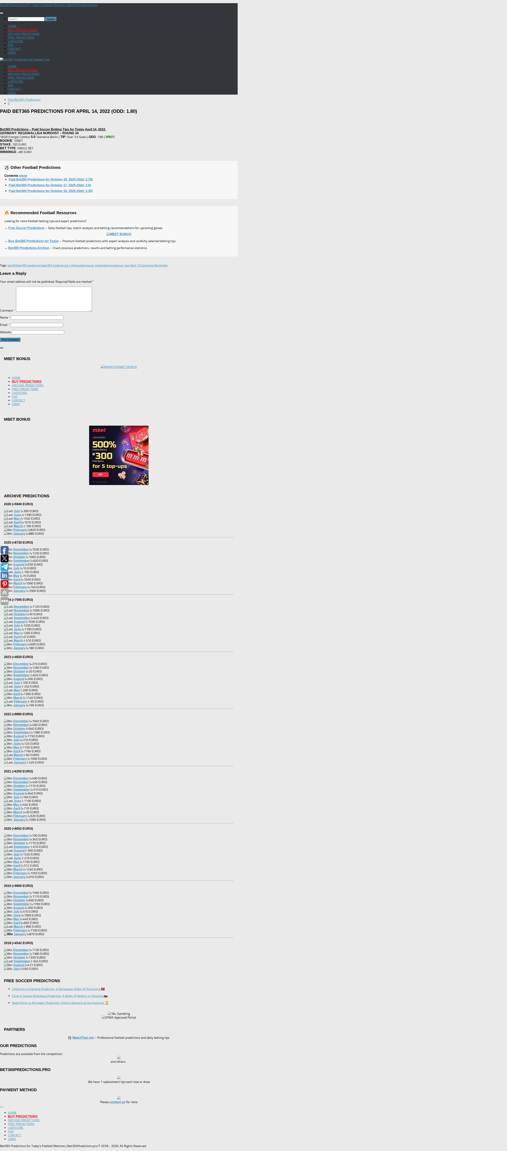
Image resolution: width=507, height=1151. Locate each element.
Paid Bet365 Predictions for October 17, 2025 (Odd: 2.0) (50, 185)
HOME (12, 26)
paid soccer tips (90, 265)
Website (5, 332)
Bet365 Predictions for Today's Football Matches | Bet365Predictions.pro (48, 5)
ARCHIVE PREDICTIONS (24, 34)
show (23, 175)
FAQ (11, 45)
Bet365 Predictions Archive (28, 248)
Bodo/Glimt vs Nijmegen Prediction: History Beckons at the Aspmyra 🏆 (60, 1003)
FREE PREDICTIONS (21, 37)
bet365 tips (50, 265)
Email (5, 325)
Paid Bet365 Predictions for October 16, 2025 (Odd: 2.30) (51, 191)
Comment (7, 310)
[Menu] (1, 13)
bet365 (12, 265)
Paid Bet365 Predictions (24, 100)
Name (5, 317)
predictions (107, 265)
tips (165, 265)
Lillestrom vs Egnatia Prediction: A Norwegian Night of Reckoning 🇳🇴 (58, 989)
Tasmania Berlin (152, 265)
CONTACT (14, 49)
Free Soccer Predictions (26, 228)
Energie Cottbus (69, 265)
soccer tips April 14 (128, 265)
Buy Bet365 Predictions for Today (33, 241)
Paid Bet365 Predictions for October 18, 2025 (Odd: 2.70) (51, 179)
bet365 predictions (30, 265)
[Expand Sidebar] (1, 347)
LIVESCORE (15, 41)
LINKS (12, 52)
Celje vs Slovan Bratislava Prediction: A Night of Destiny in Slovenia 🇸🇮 (60, 996)
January (20, 934)
